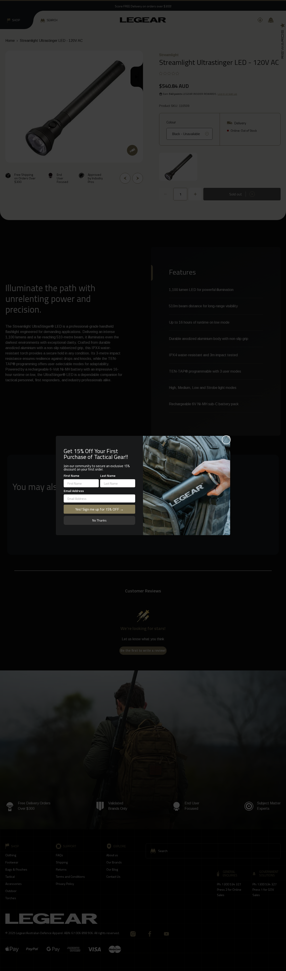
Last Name (108, 475)
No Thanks (99, 520)
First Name (71, 475)
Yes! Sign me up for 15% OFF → (99, 509)
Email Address (74, 490)
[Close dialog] (226, 440)
